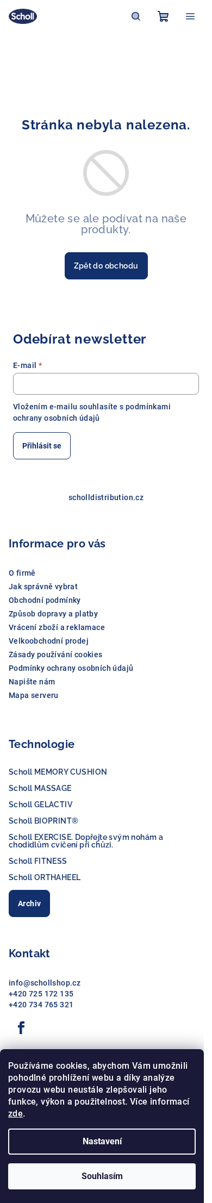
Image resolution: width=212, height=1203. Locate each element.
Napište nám (32, 681)
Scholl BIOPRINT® (43, 821)
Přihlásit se (41, 445)
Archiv (29, 903)
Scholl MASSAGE (40, 788)
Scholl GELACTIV (40, 804)
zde (15, 1113)
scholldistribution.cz (106, 497)
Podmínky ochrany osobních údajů (71, 668)
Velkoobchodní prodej (49, 641)
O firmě (22, 573)
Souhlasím (102, 1176)
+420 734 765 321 (41, 1004)
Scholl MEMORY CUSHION (58, 772)
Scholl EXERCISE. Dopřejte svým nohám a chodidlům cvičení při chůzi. (86, 841)
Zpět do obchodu (106, 265)
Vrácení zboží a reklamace (57, 627)
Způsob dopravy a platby (53, 613)
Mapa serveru (34, 695)
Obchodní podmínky (45, 600)
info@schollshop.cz (44, 982)
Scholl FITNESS (38, 861)
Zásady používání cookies (56, 654)
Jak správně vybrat (43, 586)
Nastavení (102, 1141)
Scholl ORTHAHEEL (44, 877)
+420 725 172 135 (41, 993)
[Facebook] (21, 1027)
